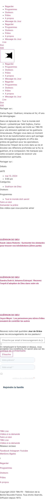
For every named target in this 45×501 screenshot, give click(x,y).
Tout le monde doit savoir (17, 199)
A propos (9, 18)
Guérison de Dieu (13, 186)
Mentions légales (8, 453)
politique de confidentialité (12, 351)
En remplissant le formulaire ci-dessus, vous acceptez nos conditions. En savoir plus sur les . (22, 349)
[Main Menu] (7, 55)
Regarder (9, 6)
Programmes (11, 9)
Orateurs (9, 12)
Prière (7, 15)
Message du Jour (13, 21)
